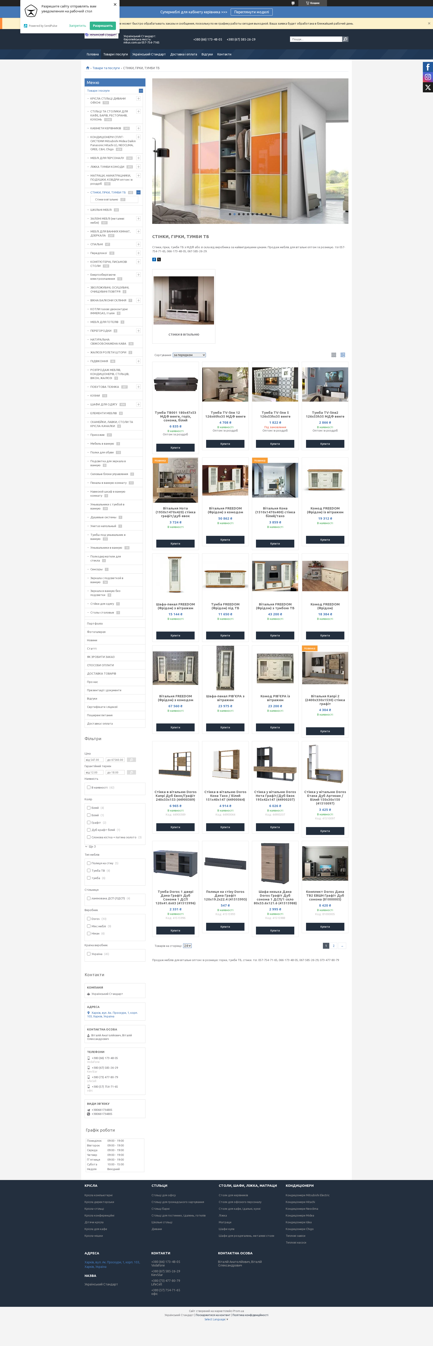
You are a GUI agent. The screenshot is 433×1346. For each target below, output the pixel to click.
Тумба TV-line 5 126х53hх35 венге (275, 414)
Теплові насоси (296, 1242)
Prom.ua (238, 1311)
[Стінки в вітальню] (184, 300)
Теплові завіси (295, 1235)
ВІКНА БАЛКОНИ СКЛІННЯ (108, 300)
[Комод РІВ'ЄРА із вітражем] (275, 668)
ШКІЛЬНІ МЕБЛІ (101, 209)
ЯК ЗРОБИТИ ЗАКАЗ (101, 656)
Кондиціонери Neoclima (302, 1208)
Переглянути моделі (251, 12)
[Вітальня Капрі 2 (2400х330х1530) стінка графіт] (325, 668)
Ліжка (223, 1215)
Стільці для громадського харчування (178, 1201)
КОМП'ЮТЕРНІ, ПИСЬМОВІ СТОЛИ (108, 263)
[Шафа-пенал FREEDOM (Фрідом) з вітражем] (175, 576)
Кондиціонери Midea (300, 1215)
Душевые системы (103, 517)
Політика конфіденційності (250, 1315)
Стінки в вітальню (183, 334)
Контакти (224, 54)
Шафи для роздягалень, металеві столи (246, 1235)
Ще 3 (92, 846)
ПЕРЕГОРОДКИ (100, 330)
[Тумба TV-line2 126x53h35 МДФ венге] (325, 384)
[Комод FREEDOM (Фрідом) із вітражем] (325, 480)
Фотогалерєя (96, 631)
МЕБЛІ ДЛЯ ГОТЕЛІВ (104, 321)
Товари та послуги (106, 68)
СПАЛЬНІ (96, 244)
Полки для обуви (102, 452)
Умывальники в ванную (106, 547)
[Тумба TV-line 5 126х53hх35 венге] (275, 384)
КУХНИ (95, 395)
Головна (93, 54)
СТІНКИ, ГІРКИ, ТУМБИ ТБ (108, 192)
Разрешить (103, 25)
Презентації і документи (104, 690)
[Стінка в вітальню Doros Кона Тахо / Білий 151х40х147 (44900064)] (225, 763)
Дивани (157, 1228)
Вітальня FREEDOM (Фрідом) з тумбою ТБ (275, 606)
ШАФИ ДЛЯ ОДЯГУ (103, 404)
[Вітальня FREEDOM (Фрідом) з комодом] (225, 480)
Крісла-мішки (94, 1235)
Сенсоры (96, 569)
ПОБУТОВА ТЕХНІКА (104, 386)
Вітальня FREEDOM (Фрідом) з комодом (225, 510)
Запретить (77, 25)
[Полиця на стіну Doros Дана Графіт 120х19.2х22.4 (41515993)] (225, 863)
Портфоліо (95, 623)
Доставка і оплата (183, 54)
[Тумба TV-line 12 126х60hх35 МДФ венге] (225, 384)
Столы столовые (102, 612)
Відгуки (207, 54)
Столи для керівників (233, 1195)
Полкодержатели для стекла (105, 558)
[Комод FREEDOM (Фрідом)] (325, 576)
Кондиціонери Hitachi (300, 1201)
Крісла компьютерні (99, 1195)
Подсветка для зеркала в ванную (108, 463)
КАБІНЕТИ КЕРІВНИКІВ (105, 128)
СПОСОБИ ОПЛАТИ (100, 665)
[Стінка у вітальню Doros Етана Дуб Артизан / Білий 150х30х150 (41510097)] (325, 763)
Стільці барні (161, 1208)
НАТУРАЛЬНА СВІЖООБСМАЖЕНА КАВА (108, 341)
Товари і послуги (115, 54)
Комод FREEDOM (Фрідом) (325, 606)
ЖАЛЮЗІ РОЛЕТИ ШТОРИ (108, 352)
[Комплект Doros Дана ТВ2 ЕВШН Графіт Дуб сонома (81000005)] (325, 863)
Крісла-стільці (94, 1208)
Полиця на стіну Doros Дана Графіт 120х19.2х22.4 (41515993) (225, 895)
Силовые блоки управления (109, 473)
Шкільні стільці (162, 1222)
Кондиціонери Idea (299, 1222)
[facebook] (154, 260)
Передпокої (98, 253)
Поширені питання (100, 715)
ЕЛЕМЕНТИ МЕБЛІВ (103, 413)
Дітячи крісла (94, 1222)
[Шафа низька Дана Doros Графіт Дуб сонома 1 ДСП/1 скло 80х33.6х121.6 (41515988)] (275, 863)
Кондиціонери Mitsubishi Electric (307, 1195)
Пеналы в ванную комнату (108, 482)
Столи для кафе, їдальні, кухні (239, 1208)
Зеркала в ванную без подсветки (105, 592)
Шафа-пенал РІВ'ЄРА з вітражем (225, 698)
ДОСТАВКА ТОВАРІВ (101, 673)
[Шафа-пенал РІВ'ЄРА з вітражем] (225, 668)
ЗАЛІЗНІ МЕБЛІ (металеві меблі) (107, 220)
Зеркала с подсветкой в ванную (106, 580)
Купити (175, 447)
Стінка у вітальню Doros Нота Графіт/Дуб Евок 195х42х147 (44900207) (275, 795)
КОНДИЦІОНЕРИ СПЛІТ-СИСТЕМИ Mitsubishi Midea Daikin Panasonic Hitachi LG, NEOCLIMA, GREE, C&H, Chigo (113, 143)
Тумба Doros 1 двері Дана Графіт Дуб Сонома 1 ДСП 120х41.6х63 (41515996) (175, 897)
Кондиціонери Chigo (300, 1228)
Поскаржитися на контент (213, 1315)
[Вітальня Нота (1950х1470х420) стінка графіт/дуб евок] (175, 480)
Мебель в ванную (102, 443)
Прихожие (97, 434)
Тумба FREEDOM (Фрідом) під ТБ (225, 606)
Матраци (225, 1222)
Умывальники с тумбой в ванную (107, 506)
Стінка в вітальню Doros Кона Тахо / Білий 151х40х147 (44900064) (225, 795)
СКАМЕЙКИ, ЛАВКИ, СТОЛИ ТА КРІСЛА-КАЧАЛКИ (111, 423)
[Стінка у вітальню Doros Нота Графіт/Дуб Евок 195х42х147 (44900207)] (275, 763)
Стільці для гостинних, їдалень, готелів (179, 1215)
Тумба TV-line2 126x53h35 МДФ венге (325, 414)
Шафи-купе (227, 1228)
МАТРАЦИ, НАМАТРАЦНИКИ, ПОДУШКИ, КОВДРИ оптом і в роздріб (111, 179)
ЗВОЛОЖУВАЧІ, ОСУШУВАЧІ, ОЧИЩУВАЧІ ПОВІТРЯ (109, 289)
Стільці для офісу (164, 1195)
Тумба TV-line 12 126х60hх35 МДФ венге (225, 414)
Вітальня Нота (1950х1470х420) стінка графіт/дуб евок (176, 512)
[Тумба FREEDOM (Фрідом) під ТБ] (225, 576)
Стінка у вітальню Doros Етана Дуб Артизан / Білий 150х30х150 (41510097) (325, 797)
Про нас (92, 681)
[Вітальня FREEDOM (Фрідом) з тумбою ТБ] (275, 576)
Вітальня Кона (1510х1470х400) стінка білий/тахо (275, 512)
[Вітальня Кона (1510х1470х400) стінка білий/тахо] (275, 480)
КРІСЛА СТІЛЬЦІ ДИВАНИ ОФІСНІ (108, 100)
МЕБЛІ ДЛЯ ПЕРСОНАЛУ (107, 157)
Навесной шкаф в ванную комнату (107, 493)
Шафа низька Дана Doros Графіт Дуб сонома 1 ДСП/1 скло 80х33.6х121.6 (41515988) (275, 897)
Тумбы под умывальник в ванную (108, 536)
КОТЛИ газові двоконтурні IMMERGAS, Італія (109, 311)
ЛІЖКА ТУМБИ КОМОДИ (107, 166)
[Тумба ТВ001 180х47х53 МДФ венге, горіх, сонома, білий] (175, 384)
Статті (92, 648)
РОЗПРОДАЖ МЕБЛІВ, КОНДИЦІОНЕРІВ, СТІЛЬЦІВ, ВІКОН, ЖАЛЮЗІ (109, 374)
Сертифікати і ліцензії (102, 706)
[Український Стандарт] (101, 39)
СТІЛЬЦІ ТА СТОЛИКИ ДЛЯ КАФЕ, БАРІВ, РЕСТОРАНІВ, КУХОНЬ (109, 115)
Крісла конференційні (99, 1215)
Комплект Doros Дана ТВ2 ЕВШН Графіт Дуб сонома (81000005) (325, 895)
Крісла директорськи (99, 1201)
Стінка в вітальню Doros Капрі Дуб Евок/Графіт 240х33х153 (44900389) (175, 795)
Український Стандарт (149, 54)
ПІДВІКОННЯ (99, 361)
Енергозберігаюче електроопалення (103, 276)
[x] (159, 260)
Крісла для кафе (96, 1228)
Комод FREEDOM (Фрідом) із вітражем (325, 510)
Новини (92, 640)
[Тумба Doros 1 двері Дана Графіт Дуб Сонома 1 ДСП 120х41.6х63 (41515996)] (175, 863)
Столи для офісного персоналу (240, 1201)
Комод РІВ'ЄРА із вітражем (275, 698)
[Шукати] (345, 39)
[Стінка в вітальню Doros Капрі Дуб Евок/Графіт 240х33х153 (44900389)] (175, 763)
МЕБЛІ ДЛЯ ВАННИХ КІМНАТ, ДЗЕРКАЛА (110, 233)
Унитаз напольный (103, 525)
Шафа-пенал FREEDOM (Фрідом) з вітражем (175, 606)
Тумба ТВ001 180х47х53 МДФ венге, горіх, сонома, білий (175, 416)
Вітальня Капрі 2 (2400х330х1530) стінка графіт (325, 700)
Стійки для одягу (102, 603)
